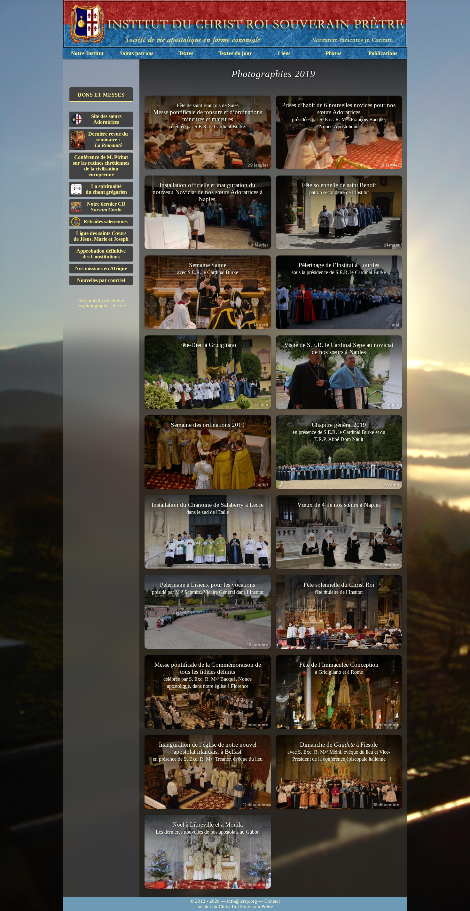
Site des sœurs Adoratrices (106, 119)
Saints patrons (136, 53)
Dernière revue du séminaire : (108, 139)
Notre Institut (87, 53)
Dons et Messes (101, 95)
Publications (382, 53)
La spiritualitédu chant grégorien (106, 189)
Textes (185, 53)
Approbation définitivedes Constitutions (101, 253)
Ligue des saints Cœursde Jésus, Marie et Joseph (101, 236)
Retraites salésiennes (105, 221)
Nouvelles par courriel (101, 280)
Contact (272, 901)
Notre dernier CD (106, 206)
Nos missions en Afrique (101, 268)
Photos (333, 53)
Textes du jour (235, 53)
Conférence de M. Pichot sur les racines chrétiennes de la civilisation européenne (101, 165)
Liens (284, 53)
